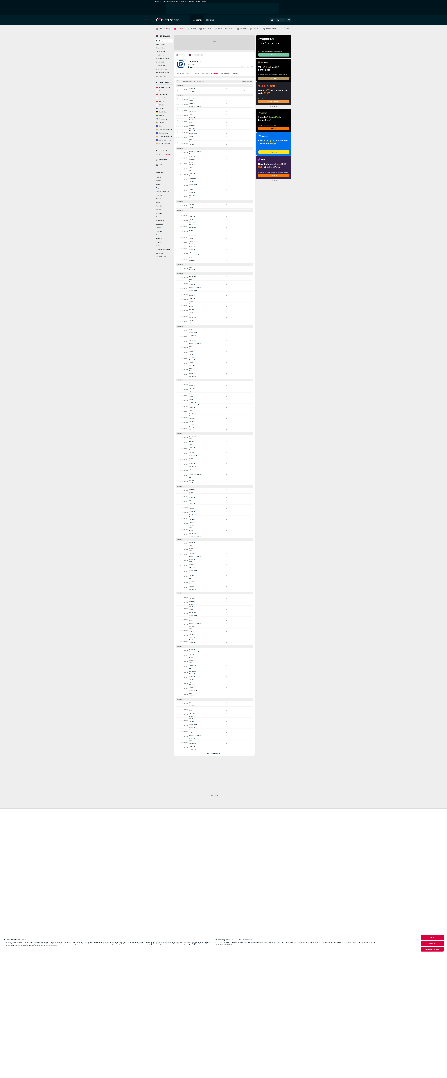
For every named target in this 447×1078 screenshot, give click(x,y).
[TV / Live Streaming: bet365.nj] (244, 90)
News (197, 74)
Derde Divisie (160, 51)
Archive (235, 74)
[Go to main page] (169, 20)
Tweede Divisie (161, 48)
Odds (189, 74)
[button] (252, 67)
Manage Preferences (432, 949)
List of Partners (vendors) (223, 944)
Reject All (432, 943)
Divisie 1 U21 (160, 62)
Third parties (52, 945)
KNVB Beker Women (163, 72)
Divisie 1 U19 (160, 65)
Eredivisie (159, 41)
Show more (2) (161, 76)
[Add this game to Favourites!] (177, 90)
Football (182, 55)
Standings (225, 74)
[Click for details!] (214, 90)
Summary (180, 74)
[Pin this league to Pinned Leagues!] (200, 61)
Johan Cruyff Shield (162, 58)
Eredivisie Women (162, 69)
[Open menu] (288, 20)
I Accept (432, 937)
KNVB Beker (160, 55)
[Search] (272, 20)
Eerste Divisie (160, 44)
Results (205, 74)
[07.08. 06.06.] (220, 67)
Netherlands (197, 55)
